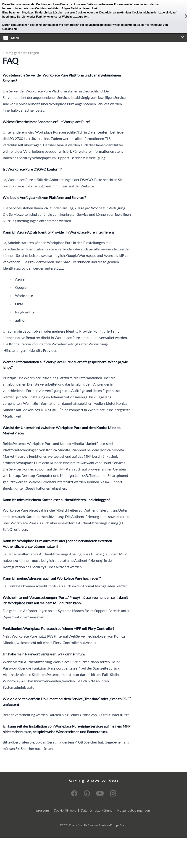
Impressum (41, 810)
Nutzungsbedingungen (133, 810)
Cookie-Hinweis (65, 810)
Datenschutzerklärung (97, 810)
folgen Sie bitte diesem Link (79, 8)
